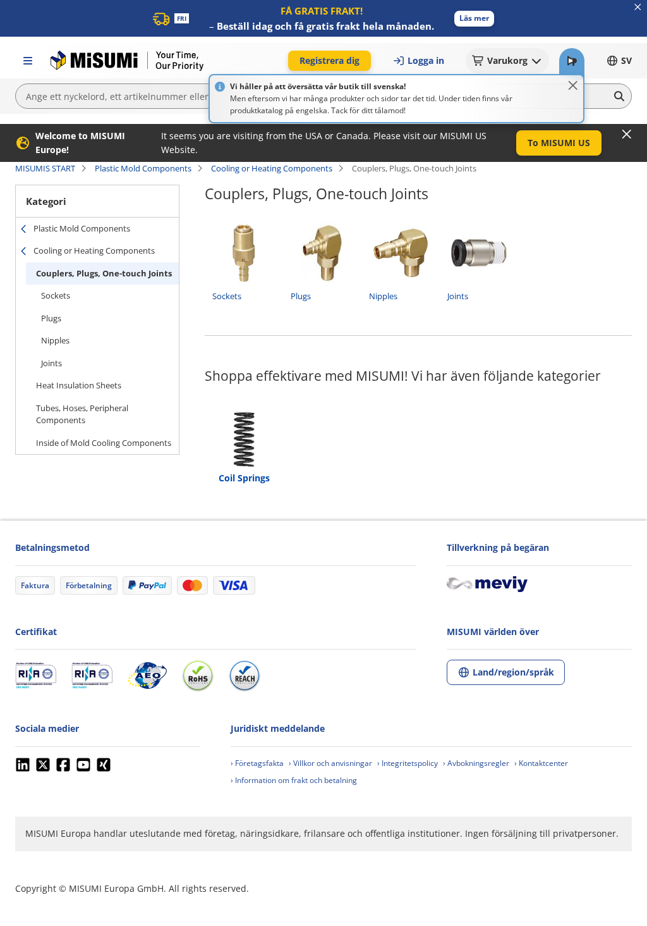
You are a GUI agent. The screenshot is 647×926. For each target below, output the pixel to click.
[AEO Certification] (147, 675)
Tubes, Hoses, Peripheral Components (82, 414)
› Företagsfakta (257, 763)
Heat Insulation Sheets (78, 385)
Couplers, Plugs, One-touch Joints (104, 273)
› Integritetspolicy (407, 763)
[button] (474, 19)
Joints (51, 363)
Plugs (51, 318)
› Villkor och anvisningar (330, 763)
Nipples (55, 340)
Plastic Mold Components (143, 168)
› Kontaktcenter (541, 763)
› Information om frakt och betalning (294, 780)
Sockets (55, 295)
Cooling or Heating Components (271, 168)
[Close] (573, 85)
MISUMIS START (45, 168)
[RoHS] (198, 675)
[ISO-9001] (35, 675)
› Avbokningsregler (476, 763)
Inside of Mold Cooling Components (103, 442)
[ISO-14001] (91, 675)
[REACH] (244, 675)
